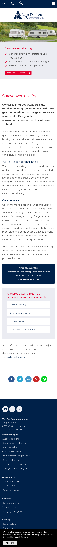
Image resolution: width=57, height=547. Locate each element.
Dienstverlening (10, 481)
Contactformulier (11, 503)
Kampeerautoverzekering (23, 329)
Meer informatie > (22, 537)
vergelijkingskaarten (13, 356)
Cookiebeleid (9, 524)
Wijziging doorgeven (12, 511)
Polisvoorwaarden (11, 490)
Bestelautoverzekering (14, 443)
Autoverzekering (10, 439)
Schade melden (10, 507)
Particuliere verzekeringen (15, 464)
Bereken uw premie (16, 73)
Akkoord (10, 543)
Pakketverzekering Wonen (16, 455)
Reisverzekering (18, 304)
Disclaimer (7, 528)
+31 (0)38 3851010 (28, 279)
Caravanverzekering (20, 313)
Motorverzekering (11, 447)
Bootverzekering (18, 321)
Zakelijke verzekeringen (14, 468)
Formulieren (8, 485)
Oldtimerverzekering (12, 451)
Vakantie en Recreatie (14, 86)
